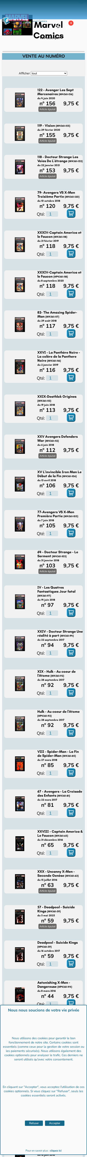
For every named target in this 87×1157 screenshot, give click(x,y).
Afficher (24, 73)
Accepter (54, 1123)
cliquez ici (55, 1150)
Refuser (34, 1123)
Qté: (41, 214)
